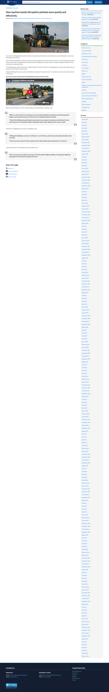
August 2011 (85, 639)
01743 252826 (13, 676)
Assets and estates (86, 50)
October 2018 (85, 390)
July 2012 (84, 607)
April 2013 (84, 581)
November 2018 (86, 387)
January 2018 (85, 416)
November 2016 (86, 457)
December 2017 (86, 419)
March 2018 (85, 411)
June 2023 (84, 229)
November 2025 (86, 145)
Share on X (10, 168)
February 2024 (85, 206)
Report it (74, 676)
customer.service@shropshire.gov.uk (51, 675)
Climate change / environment (89, 56)
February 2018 (85, 413)
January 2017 (85, 451)
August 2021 (85, 292)
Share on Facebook (13, 171)
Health (83, 82)
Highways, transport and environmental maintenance (27, 18)
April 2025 (84, 165)
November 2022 (86, 249)
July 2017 (84, 434)
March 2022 (85, 272)
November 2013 (86, 561)
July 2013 (84, 572)
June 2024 (84, 194)
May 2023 (84, 232)
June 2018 (84, 402)
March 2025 (85, 168)
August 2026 (85, 119)
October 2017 (85, 425)
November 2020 (86, 318)
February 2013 (85, 587)
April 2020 (84, 338)
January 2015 (85, 520)
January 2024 (85, 209)
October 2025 (85, 148)
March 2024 (85, 203)
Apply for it (75, 673)
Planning (84, 101)
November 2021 (86, 284)
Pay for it (74, 674)
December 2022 (86, 246)
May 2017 (84, 439)
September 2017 (86, 428)
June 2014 (84, 540)
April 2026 (84, 131)
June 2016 (84, 471)
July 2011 (84, 641)
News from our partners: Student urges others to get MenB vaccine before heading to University (91, 36)
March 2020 (85, 341)
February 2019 (85, 379)
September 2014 (86, 532)
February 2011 (85, 656)
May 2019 (84, 370)
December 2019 (86, 350)
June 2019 (84, 367)
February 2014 (85, 552)
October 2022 (85, 252)
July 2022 (84, 260)
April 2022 (84, 269)
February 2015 (85, 517)
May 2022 (84, 266)
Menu (99, 2)
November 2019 (86, 353)
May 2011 (84, 647)
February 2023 (85, 240)
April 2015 (84, 512)
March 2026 (85, 134)
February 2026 (85, 136)
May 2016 (84, 474)
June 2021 (84, 298)
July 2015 (84, 503)
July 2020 (84, 330)
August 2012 (85, 604)
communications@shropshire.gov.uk (18, 675)
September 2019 (86, 359)
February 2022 (85, 275)
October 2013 (85, 564)
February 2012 (85, 621)
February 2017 (85, 448)
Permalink (15, 8)
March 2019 (85, 376)
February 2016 (85, 483)
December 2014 (86, 523)
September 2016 (86, 463)
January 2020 (85, 347)
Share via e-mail (12, 176)
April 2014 (84, 546)
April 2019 (84, 373)
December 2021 (86, 281)
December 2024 (86, 177)
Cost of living (85, 68)
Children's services (86, 53)
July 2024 (84, 191)
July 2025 (84, 157)
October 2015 (85, 494)
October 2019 (85, 356)
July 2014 (84, 538)
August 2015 (85, 500)
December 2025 (86, 142)
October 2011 (85, 633)
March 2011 (85, 653)
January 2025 (85, 174)
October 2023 (85, 217)
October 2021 (85, 286)
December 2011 (86, 627)
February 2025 (85, 171)
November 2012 (86, 595)
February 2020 (85, 344)
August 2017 (85, 431)
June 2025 (84, 159)
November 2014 (86, 526)
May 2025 (84, 162)
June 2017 (84, 437)
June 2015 (84, 506)
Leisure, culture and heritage (89, 93)
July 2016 (84, 468)
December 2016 (86, 454)
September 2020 (86, 324)
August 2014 (85, 535)
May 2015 (84, 509)
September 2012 (86, 601)
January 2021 (85, 312)
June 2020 (84, 333)
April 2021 (84, 304)
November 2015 (86, 491)
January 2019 (85, 382)
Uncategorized (85, 107)
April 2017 (84, 442)
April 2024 (84, 200)
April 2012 (84, 615)
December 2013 (86, 558)
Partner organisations (46, 18)
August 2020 (85, 327)
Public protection (86, 104)
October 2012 (85, 598)
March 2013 (85, 584)
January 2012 (85, 624)
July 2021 (84, 295)
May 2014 (84, 543)
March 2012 (85, 618)
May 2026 (84, 128)
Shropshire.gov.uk (76, 671)
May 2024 (84, 197)
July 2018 (84, 399)
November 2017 (86, 422)
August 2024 (85, 188)
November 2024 (86, 180)
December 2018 (86, 385)
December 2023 (86, 211)
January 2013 (85, 589)
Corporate (84, 65)
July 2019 (84, 364)
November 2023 (86, 214)
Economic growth (86, 76)
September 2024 (86, 185)
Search (89, 2)
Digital (83, 73)
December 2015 (86, 488)
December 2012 (86, 592)
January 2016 (85, 486)
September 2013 (86, 566)
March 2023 (85, 237)
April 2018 (84, 408)
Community (85, 59)
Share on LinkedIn (12, 174)
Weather (84, 110)
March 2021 (85, 307)
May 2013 (84, 578)
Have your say (75, 678)
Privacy (74, 680)
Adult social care (86, 47)
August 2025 (85, 154)
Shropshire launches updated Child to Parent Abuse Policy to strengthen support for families (91, 30)
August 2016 (85, 465)
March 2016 (85, 480)
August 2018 (85, 396)
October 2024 (85, 183)
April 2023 (84, 235)
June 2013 (84, 575)
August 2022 (85, 258)
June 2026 (84, 125)
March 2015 (85, 514)
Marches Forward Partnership (89, 95)
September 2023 (86, 220)
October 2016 (85, 460)
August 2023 (85, 223)
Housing (84, 90)
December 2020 (86, 315)
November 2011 (86, 630)
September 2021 (86, 289)
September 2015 (86, 497)
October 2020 (85, 321)
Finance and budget (87, 79)
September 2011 (86, 636)
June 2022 (84, 263)
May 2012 (84, 613)
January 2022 (85, 278)
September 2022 (86, 255)
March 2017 (85, 445)
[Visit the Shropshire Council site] (11, 685)
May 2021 (84, 301)
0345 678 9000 (47, 676)
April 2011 (84, 650)
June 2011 (84, 644)
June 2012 (84, 610)
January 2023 (85, 243)
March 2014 (85, 549)
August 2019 (85, 362)
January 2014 (85, 555)
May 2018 (84, 405)
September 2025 (86, 151)
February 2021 (85, 310)
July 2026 (84, 122)
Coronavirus (85, 62)
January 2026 (85, 139)
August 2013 (85, 569)
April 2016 (84, 477)
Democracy (85, 71)
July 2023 (84, 226)
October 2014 (85, 529)
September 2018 (86, 393)
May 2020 (84, 336)
